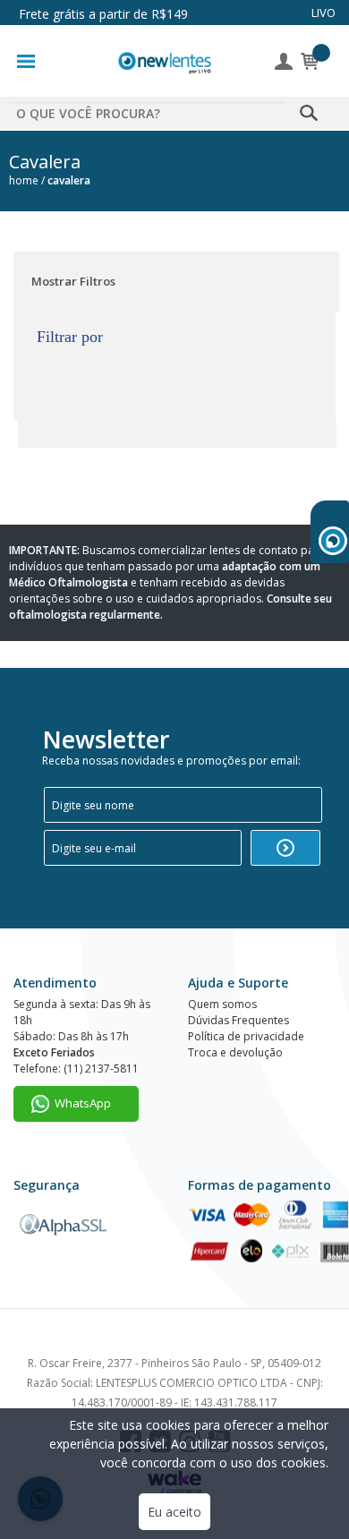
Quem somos (222, 1004)
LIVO (323, 12)
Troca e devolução (235, 1052)
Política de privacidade (246, 1036)
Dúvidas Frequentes (238, 1020)
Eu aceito (174, 1511)
